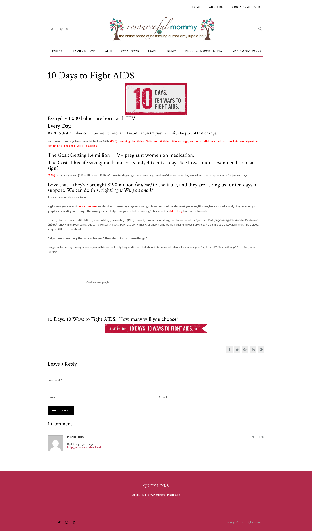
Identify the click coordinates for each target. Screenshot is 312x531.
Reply (261, 437)
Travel (153, 51)
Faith (107, 51)
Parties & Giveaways (246, 51)
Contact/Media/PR (246, 7)
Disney (172, 51)
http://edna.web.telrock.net (84, 447)
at (253, 437)
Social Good (129, 51)
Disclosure (173, 494)
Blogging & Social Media (203, 51)
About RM (216, 7)
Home (196, 7)
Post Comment (61, 410)
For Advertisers (155, 494)
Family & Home (84, 51)
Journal (58, 51)
